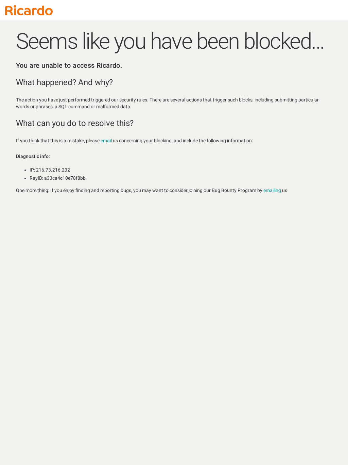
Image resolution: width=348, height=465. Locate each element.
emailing (272, 190)
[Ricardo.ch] (29, 10)
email (106, 140)
